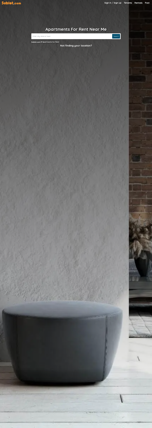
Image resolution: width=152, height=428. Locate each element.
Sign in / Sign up (112, 2)
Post (147, 2)
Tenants (128, 2)
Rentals (138, 2)
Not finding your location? (76, 45)
